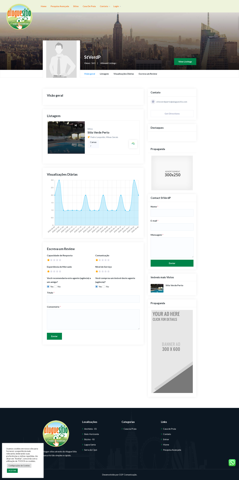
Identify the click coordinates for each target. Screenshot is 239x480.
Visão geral (89, 74)
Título (50, 292)
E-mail (154, 220)
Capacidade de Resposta (59, 255)
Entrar (166, 439)
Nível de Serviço (103, 266)
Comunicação (102, 255)
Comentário (54, 306)
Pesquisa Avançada (60, 6)
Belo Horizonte (91, 434)
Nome (154, 206)
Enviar (54, 336)
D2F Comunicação (128, 474)
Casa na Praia (130, 428)
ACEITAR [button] (12, 470)
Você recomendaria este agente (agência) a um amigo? (69, 280)
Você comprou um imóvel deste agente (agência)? (115, 280)
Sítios (76, 6)
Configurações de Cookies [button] (19, 466)
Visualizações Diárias (124, 74)
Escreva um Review (148, 74)
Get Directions (172, 113)
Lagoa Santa (90, 444)
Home (43, 6)
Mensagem (157, 234)
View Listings (185, 61)
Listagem (104, 74)
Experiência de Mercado (59, 266)
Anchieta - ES (90, 428)
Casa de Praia (89, 6)
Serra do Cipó (90, 449)
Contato (104, 6)
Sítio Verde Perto (98, 132)
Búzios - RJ (89, 439)
